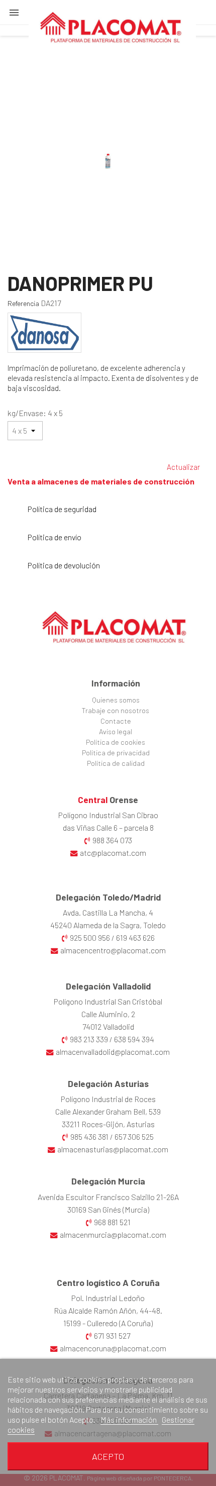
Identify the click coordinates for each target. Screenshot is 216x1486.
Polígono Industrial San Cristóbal (108, 1001)
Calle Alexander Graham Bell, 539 (108, 1111)
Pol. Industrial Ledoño (108, 1298)
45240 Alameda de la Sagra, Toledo (108, 925)
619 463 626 (135, 937)
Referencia (23, 303)
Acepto (108, 1456)
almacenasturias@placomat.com (112, 1149)
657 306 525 (134, 1136)
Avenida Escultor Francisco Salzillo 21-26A (108, 1197)
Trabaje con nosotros (115, 710)
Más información (129, 1419)
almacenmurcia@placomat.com (113, 1234)
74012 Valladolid (108, 1026)
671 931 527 (112, 1335)
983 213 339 (89, 1039)
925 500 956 (90, 937)
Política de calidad (116, 763)
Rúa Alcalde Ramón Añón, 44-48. (108, 1310)
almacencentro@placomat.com (113, 950)
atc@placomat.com (113, 852)
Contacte (115, 721)
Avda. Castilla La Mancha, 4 (108, 912)
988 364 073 (112, 840)
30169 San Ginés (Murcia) (108, 1209)
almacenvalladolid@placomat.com (113, 1051)
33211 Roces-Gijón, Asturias (108, 1124)
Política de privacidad (116, 752)
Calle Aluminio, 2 (108, 1014)
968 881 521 (112, 1222)
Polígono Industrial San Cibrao (108, 815)
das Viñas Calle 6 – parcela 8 (108, 827)
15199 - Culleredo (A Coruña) (108, 1323)
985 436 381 (89, 1136)
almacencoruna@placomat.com (113, 1348)
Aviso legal (115, 731)
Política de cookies (115, 742)
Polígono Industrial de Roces (108, 1099)
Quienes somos (116, 700)
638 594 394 (134, 1039)
